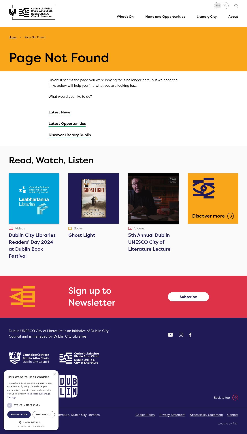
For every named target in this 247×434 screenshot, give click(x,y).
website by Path (228, 423)
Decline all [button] (43, 414)
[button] (207, 16)
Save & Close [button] (19, 414)
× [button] (54, 374)
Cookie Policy (145, 414)
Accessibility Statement (206, 414)
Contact (232, 414)
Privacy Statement (172, 414)
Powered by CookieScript (31, 426)
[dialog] (31, 400)
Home (12, 37)
